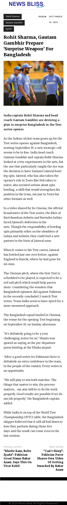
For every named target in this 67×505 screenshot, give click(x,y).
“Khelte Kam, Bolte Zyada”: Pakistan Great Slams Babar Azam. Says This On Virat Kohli (18, 458)
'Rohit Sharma (12, 16)
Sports (9, 29)
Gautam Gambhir (14, 23)
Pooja (42, 16)
